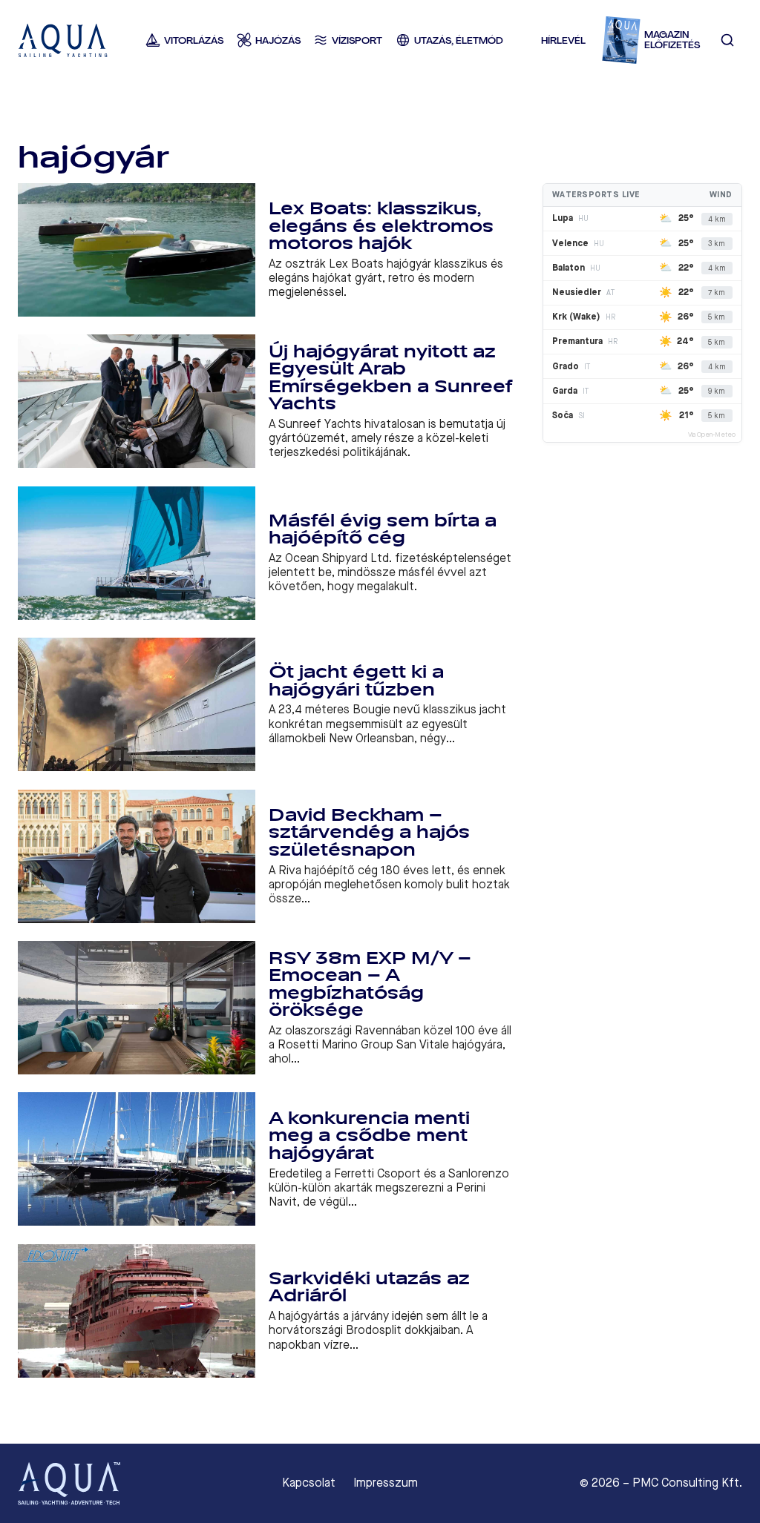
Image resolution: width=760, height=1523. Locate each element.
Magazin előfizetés (672, 40)
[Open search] (727, 40)
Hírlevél (563, 40)
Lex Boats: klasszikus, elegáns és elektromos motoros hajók (381, 226)
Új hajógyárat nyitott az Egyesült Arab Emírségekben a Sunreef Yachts (391, 378)
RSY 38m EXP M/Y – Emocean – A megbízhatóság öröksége (370, 985)
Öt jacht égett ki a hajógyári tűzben (356, 681)
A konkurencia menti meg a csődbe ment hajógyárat (369, 1136)
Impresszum (385, 1483)
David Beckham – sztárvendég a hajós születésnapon (369, 833)
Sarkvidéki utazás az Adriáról (369, 1287)
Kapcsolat (308, 1483)
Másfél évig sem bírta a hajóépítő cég (383, 529)
